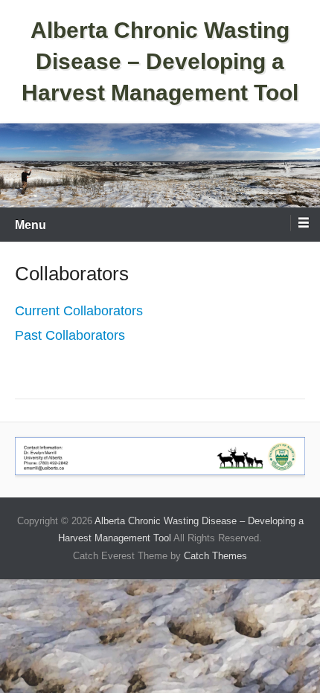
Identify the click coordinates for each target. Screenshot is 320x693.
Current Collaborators (79, 310)
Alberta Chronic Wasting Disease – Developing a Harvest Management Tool (160, 61)
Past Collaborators (70, 335)
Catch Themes (215, 555)
